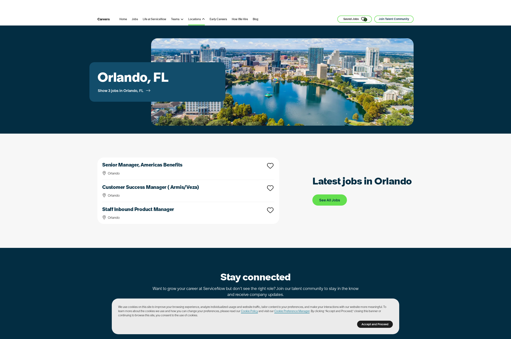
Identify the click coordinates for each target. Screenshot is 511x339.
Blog (255, 19)
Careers (103, 19)
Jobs (135, 19)
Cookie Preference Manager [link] (292, 311)
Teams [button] (175, 19)
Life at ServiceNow (154, 19)
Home (123, 19)
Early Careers (218, 19)
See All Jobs (329, 200)
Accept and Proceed (374, 324)
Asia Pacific (206, 8)
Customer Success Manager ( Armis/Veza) (150, 187)
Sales (184, 8)
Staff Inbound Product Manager (138, 209)
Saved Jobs (354, 19)
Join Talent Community (394, 19)
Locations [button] (194, 19)
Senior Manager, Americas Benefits (142, 165)
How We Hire (240, 19)
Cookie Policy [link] (249, 311)
